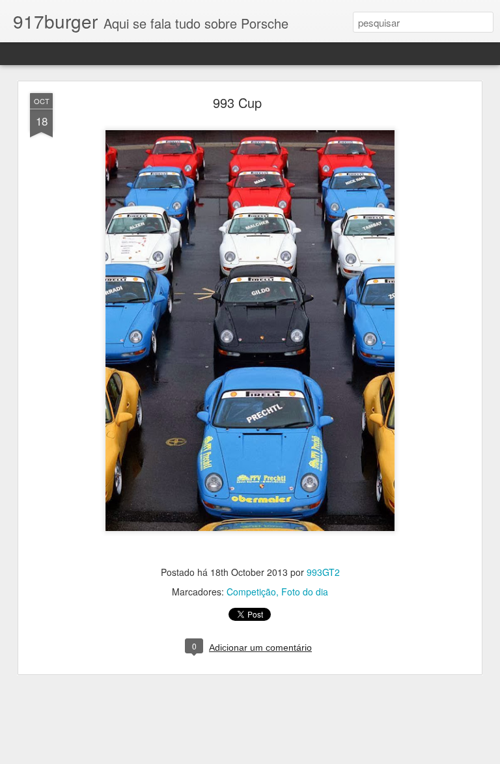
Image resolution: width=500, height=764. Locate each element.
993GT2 (323, 572)
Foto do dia (304, 591)
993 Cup (237, 102)
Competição (251, 591)
